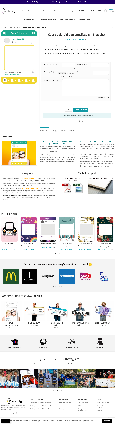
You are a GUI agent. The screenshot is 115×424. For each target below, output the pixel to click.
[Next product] (112, 27)
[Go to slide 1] (55, 253)
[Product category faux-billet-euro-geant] (103, 314)
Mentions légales (83, 403)
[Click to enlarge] (5, 80)
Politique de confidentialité (82, 410)
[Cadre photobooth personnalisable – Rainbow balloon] (28, 229)
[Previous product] (108, 27)
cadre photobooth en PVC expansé (15, 195)
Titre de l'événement (49, 64)
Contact (100, 411)
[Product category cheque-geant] (34, 314)
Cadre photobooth (14, 27)
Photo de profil (47, 72)
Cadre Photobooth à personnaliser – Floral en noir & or (86, 245)
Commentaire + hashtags (50, 80)
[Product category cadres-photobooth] (11, 315)
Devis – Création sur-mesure (104, 407)
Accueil (3, 27)
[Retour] (110, 27)
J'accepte (107, 421)
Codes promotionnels (65, 409)
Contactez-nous (69, 2)
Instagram (51, 364)
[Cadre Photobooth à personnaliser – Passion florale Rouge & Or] (105, 229)
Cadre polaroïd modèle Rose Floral (40, 409)
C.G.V (79, 406)
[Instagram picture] (9, 378)
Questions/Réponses (103, 403)
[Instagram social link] (14, 413)
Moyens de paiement (65, 406)
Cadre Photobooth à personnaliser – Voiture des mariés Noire (9, 245)
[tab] (44, 130)
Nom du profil (81, 64)
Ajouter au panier (81, 109)
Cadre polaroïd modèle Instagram (40, 403)
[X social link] (80, 121)
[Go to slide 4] (59, 286)
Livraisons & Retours (65, 403)
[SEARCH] (72, 11)
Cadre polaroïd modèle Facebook (40, 406)
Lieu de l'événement (83, 72)
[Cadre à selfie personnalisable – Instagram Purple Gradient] (48, 229)
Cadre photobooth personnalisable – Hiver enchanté (67, 245)
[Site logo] (8, 11)
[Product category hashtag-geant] (80, 315)
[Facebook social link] (78, 121)
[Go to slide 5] (61, 286)
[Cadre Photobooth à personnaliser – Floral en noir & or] (86, 229)
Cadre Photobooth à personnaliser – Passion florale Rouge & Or (105, 245)
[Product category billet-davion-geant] (57, 315)
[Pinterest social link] (82, 121)
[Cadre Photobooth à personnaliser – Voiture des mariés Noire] (9, 229)
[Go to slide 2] (57, 253)
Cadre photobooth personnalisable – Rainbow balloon (28, 245)
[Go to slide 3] (59, 253)
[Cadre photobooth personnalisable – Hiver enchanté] (67, 229)
